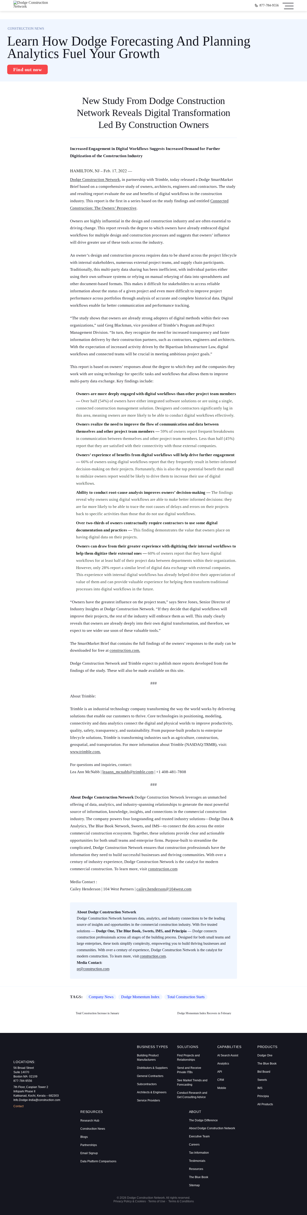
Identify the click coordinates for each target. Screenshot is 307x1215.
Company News (101, 997)
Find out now (27, 69)
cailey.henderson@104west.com (163, 889)
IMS (259, 1088)
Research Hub (89, 1120)
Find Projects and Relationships (188, 1057)
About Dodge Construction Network (212, 1128)
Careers (194, 1144)
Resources (196, 1169)
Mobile (221, 1088)
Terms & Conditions (181, 1201)
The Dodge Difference (203, 1120)
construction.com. (125, 650)
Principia (263, 1096)
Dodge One (264, 1055)
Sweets (262, 1080)
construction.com (162, 869)
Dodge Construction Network (95, 179)
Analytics (223, 1063)
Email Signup (89, 1153)
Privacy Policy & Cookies (129, 1201)
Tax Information (199, 1152)
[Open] (288, 5)
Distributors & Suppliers (152, 1068)
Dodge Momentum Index (140, 997)
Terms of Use (156, 1201)
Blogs (84, 1137)
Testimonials (197, 1161)
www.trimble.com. (85, 751)
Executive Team (199, 1136)
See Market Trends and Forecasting (192, 1082)
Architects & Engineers (151, 1092)
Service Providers (148, 1100)
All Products (265, 1104)
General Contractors (150, 1076)
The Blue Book (267, 1063)
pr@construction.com (93, 969)
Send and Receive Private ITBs (189, 1070)
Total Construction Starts (186, 997)
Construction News (92, 1128)
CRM (220, 1080)
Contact (18, 1106)
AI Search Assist (227, 1055)
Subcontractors (147, 1084)
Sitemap (194, 1185)
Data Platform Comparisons (98, 1161)
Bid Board (263, 1071)
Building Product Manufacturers (148, 1057)
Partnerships (88, 1145)
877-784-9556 (269, 5)
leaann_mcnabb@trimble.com (128, 772)
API (219, 1071)
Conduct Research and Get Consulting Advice (192, 1095)
